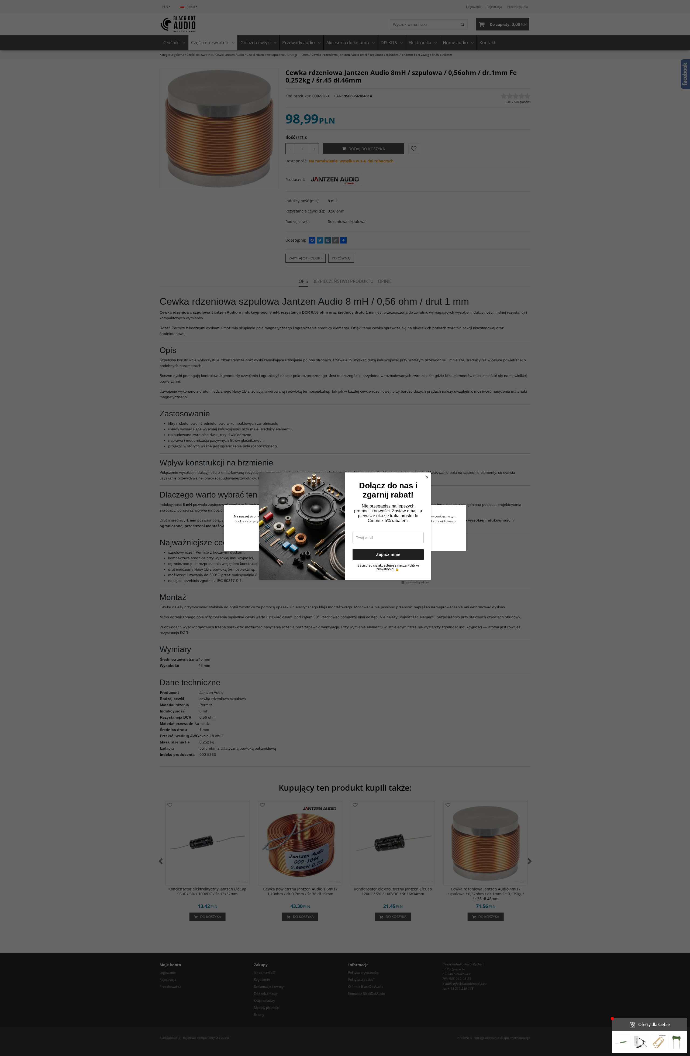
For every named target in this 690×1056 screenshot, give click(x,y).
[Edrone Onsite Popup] (345, 528)
